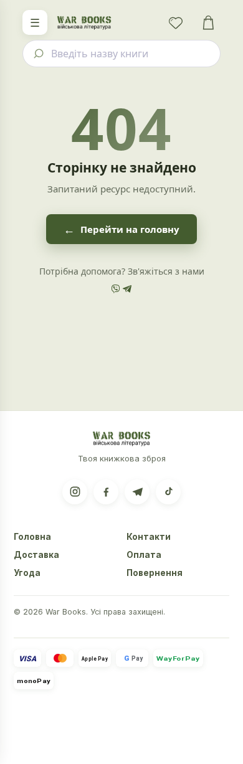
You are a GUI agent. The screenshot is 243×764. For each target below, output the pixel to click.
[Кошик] (208, 22)
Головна (32, 537)
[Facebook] (105, 491)
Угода (27, 573)
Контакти (148, 537)
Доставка (36, 555)
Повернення (154, 573)
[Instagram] (74, 491)
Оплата (143, 555)
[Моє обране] (175, 22)
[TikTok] (168, 491)
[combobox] (121, 53)
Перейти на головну (121, 229)
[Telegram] (137, 491)
